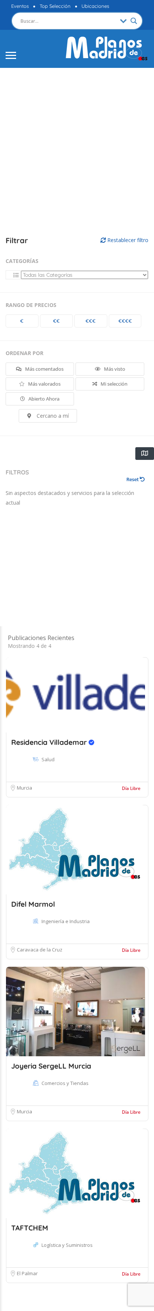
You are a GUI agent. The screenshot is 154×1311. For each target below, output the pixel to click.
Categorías (22, 260)
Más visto (114, 369)
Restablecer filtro (127, 240)
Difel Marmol (33, 904)
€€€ (91, 321)
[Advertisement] (77, 152)
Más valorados (44, 383)
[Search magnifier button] (134, 21)
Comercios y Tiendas (65, 1083)
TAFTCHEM (29, 1227)
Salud (48, 759)
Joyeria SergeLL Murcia (51, 1065)
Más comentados (44, 369)
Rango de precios (31, 304)
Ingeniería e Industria (65, 921)
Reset (133, 479)
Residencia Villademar (50, 742)
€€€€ (125, 321)
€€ (56, 321)
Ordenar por (24, 353)
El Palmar (27, 1273)
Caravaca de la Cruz (39, 949)
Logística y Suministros (67, 1245)
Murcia (24, 787)
